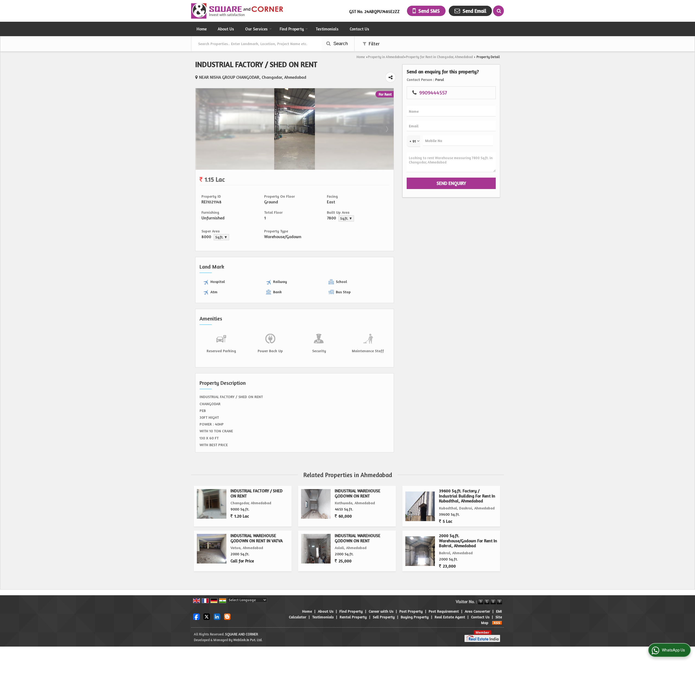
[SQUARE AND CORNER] (237, 11)
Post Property (411, 611)
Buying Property (415, 617)
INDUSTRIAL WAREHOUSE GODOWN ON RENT (357, 493)
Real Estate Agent (450, 617)
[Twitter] (206, 616)
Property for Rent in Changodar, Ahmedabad (439, 57)
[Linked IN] (217, 616)
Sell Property (384, 617)
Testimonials (327, 29)
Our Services (256, 29)
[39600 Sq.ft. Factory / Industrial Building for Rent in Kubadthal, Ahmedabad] (420, 506)
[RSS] (497, 622)
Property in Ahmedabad (386, 57)
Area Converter (477, 611)
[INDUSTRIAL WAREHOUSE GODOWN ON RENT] (316, 504)
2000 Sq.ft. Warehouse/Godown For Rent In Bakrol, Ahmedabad (468, 540)
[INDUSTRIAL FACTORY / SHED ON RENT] (294, 168)
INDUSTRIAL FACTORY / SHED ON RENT (256, 493)
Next (386, 129)
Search (340, 43)
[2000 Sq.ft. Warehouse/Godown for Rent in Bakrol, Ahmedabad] (420, 551)
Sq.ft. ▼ (346, 218)
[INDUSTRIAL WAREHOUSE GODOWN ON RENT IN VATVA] (211, 548)
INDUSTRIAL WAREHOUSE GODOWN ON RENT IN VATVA (256, 538)
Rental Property (353, 617)
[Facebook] (196, 616)
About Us (226, 29)
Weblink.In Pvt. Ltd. (247, 640)
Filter (374, 43)
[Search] (498, 10)
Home (202, 29)
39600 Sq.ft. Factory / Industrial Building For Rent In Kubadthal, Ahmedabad (467, 495)
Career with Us (381, 611)
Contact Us (359, 29)
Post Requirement (444, 611)
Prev (202, 129)
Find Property (292, 29)
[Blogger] (227, 616)
